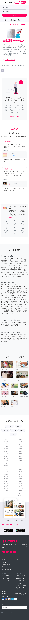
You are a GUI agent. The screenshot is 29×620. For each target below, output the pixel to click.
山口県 (6, 486)
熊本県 (20, 481)
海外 (20, 493)
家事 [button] (19, 20)
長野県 (20, 449)
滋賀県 (20, 461)
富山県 (20, 439)
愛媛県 (20, 469)
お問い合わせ (5, 580)
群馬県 (6, 461)
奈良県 (6, 471)
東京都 (18, 426)
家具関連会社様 (20, 578)
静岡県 (20, 453)
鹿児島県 (20, 488)
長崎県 (20, 478)
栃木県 (6, 458)
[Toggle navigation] (27, 2)
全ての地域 (9, 426)
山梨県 (20, 446)
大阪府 (22, 430)
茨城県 (6, 456)
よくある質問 (5, 578)
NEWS (17, 562)
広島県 (6, 483)
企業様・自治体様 (20, 576)
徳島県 (6, 488)
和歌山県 (6, 474)
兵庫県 (6, 469)
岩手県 (6, 444)
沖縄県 (20, 490)
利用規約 (4, 562)
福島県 (6, 453)
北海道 (6, 439)
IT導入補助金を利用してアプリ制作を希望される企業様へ (21, 585)
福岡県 (20, 474)
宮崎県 (20, 486)
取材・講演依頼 (20, 580)
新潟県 (6, 465)
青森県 (6, 441)
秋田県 (6, 449)
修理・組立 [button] (13, 20)
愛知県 (20, 456)
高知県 (20, 471)
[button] (6, 223)
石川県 (20, 441)
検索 (14, 15)
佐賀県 (20, 476)
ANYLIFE (18, 559)
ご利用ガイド (5, 576)
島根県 (6, 478)
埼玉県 (14, 430)
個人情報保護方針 (6, 569)
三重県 (20, 458)
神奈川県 (5, 430)
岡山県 (6, 481)
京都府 (13, 434)
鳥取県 (6, 476)
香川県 (6, 490)
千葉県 (6, 463)
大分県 (20, 483)
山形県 (6, 451)
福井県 (20, 444)
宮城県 (6, 446)
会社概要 (4, 559)
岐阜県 (20, 451)
